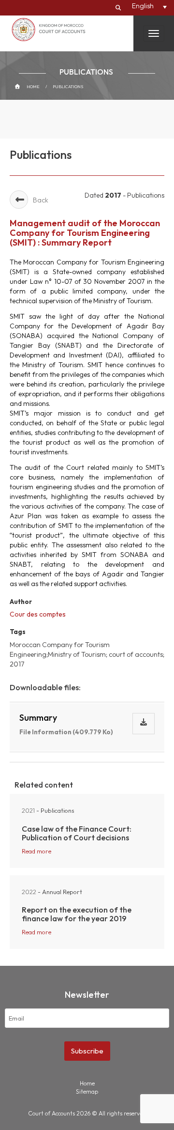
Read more (36, 851)
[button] (149, 6)
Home (33, 86)
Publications (68, 86)
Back (40, 200)
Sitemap (87, 1091)
